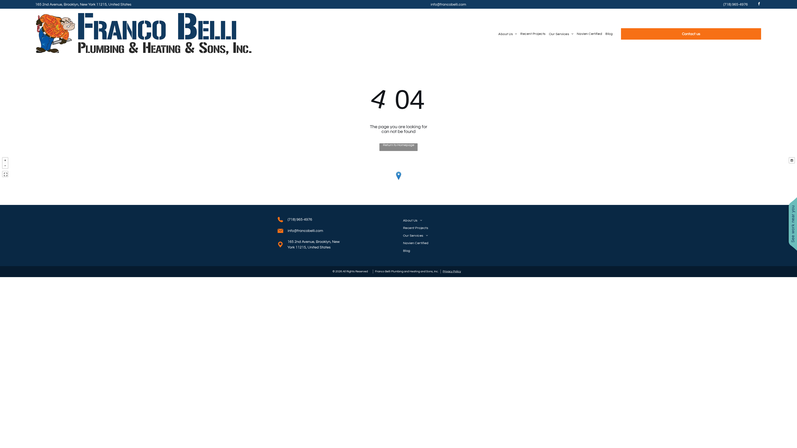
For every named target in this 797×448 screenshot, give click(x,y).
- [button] (5, 165)
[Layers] (792, 160)
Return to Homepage (398, 145)
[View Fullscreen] (5, 174)
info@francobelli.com (448, 4)
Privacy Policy (452, 271)
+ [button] (5, 160)
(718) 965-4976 (735, 4)
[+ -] (398, 180)
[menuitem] (508, 34)
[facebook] (759, 4)
